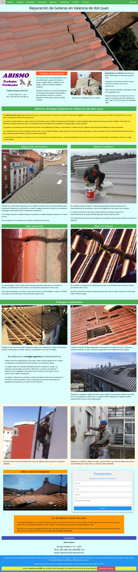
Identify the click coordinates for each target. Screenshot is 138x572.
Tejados (10, 2)
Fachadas (30, 2)
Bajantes (53, 2)
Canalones (42, 2)
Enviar (103, 508)
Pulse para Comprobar (106, 568)
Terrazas (85, 2)
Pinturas (20, 2)
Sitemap (133, 2)
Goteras (75, 2)
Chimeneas (64, 2)
